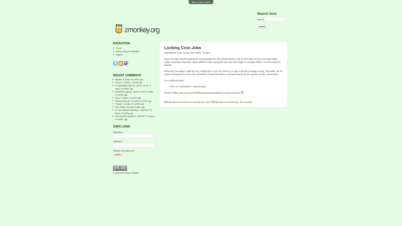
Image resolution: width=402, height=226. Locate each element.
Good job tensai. (122, 100)
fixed (117, 97)
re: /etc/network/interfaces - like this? (132, 109)
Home (118, 47)
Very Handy (120, 106)
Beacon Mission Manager (127, 51)
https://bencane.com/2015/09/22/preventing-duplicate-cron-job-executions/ (206, 92)
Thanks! (118, 103)
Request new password (123, 150)
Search (260, 19)
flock (276, 74)
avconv (118, 82)
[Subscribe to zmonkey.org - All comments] (232, 101)
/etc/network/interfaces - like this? (130, 116)
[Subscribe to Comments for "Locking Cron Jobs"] (187, 101)
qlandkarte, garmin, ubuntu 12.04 (130, 91)
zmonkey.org (142, 29)
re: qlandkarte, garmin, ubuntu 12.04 (131, 85)
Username (118, 132)
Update (118, 79)
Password (118, 141)
